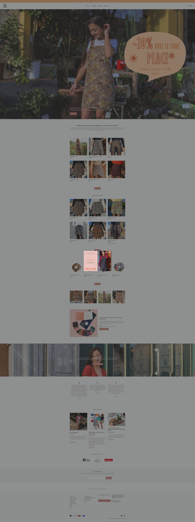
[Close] (110, 252)
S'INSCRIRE (91, 268)
